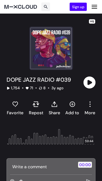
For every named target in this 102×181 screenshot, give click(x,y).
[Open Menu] (94, 7)
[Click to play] (89, 82)
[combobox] (89, 108)
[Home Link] (20, 7)
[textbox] (42, 167)
